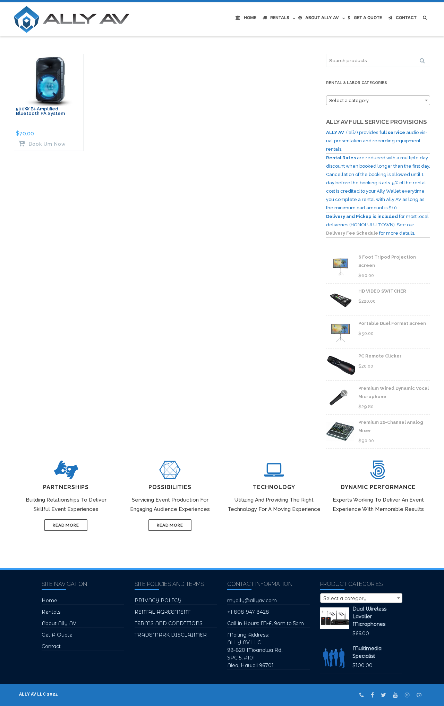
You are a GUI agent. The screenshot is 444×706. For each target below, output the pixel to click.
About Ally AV (322, 17)
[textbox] (378, 101)
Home (250, 17)
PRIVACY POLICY (158, 600)
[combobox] (378, 100)
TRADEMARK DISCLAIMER (171, 635)
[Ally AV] (73, 19)
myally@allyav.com (252, 600)
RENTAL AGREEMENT (162, 612)
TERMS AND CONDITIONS (169, 623)
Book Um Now (46, 143)
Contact (406, 17)
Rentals (279, 17)
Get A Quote (368, 17)
